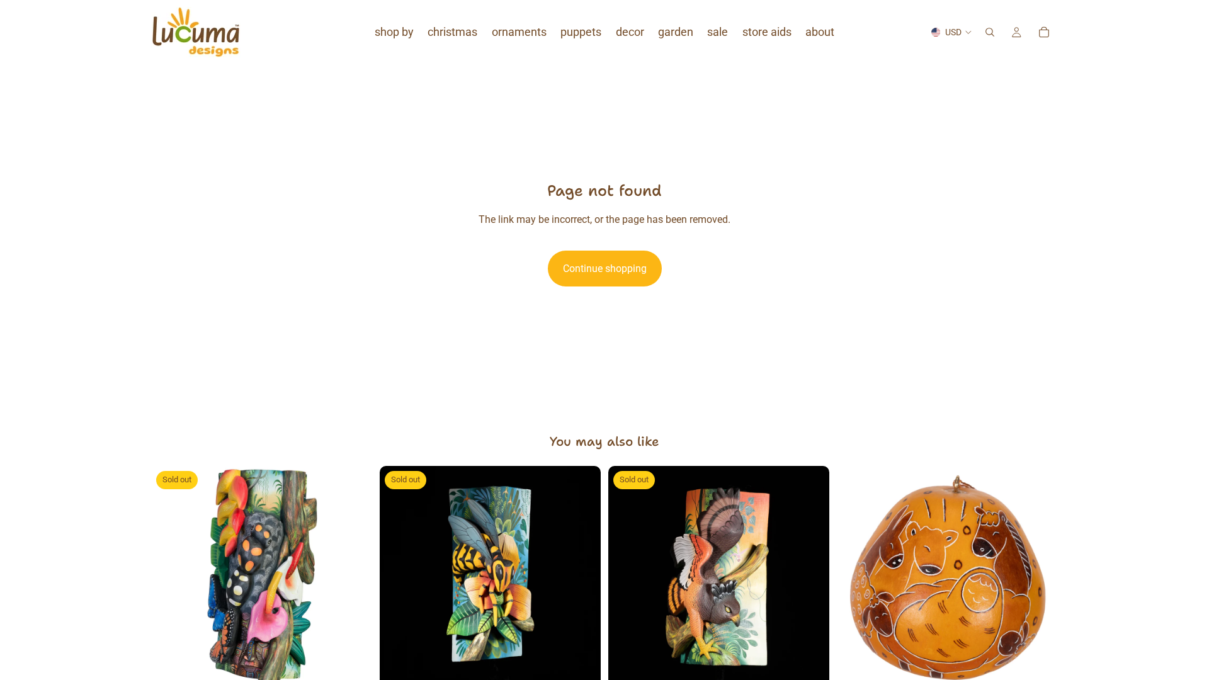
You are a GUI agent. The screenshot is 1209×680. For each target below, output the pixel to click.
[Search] (990, 32)
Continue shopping (605, 269)
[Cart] (1044, 32)
